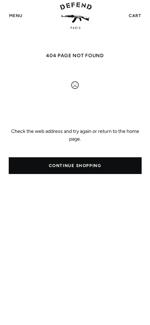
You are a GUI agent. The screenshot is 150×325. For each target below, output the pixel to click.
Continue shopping (75, 165)
